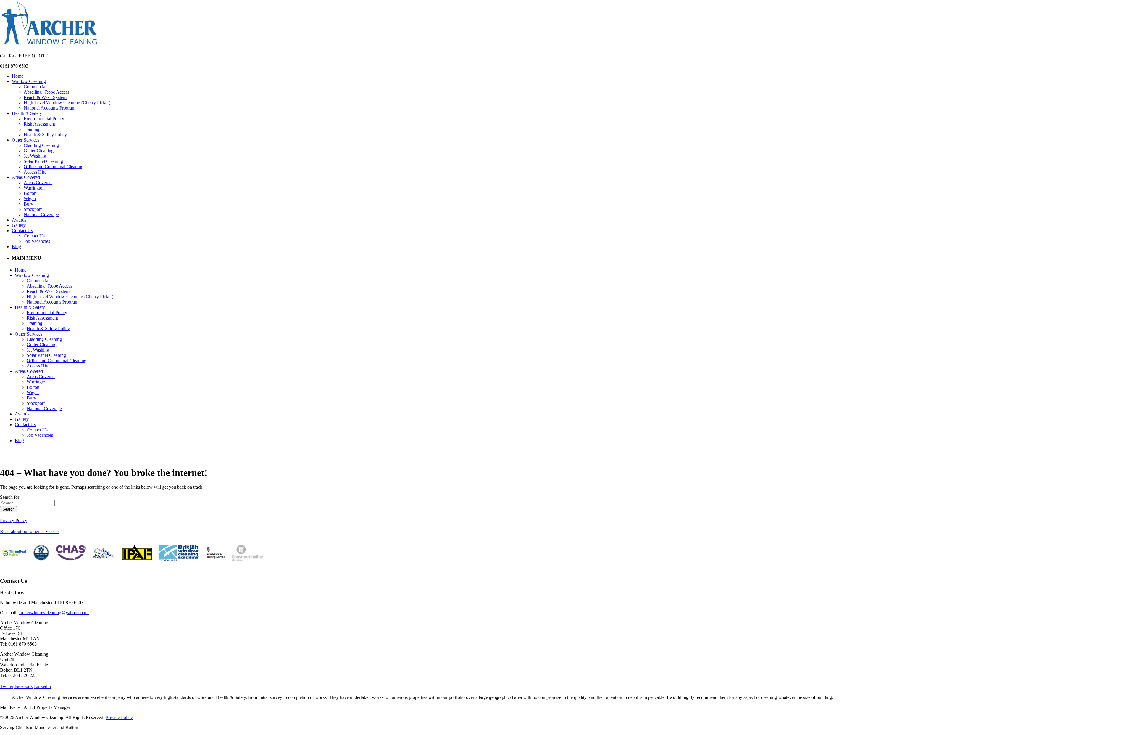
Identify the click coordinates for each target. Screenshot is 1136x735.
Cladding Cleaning (41, 145)
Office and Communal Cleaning (53, 166)
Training (31, 129)
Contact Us (22, 230)
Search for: (10, 497)
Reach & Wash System (45, 97)
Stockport (33, 209)
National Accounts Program (49, 107)
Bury (28, 203)
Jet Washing (35, 155)
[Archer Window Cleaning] (49, 45)
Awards (19, 219)
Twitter (6, 686)
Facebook (23, 686)
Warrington (34, 187)
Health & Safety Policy (45, 134)
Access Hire (35, 171)
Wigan (30, 198)
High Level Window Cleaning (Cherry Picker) (67, 102)
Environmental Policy (44, 118)
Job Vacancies (37, 241)
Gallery (19, 225)
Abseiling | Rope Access (46, 91)
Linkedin (42, 686)
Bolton (30, 193)
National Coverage (41, 214)
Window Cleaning (29, 81)
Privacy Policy (13, 520)
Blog (16, 246)
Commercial (35, 86)
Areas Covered (26, 177)
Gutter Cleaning (39, 150)
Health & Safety (27, 113)
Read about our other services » (29, 531)
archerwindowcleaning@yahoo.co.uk (54, 612)
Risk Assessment (39, 123)
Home (17, 75)
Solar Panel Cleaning (43, 161)
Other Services (25, 139)
